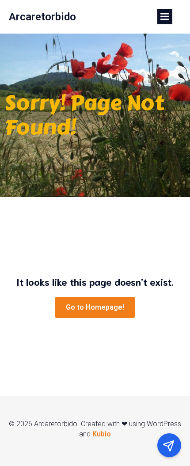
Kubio (101, 434)
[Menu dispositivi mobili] (164, 16)
